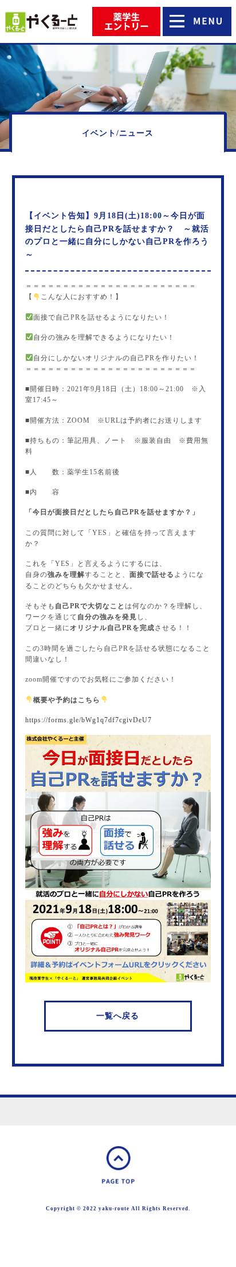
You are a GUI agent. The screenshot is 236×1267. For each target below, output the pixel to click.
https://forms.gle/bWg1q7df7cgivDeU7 (88, 720)
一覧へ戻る (117, 1016)
